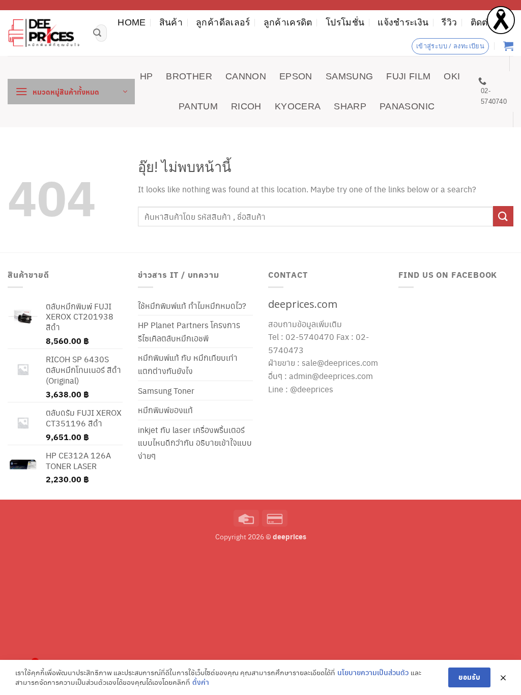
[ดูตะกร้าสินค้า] (508, 46)
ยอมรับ (469, 677)
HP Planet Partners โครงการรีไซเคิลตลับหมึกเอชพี (189, 331)
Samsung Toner (166, 390)
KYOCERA (298, 106)
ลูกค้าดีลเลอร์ (223, 22)
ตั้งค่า (200, 682)
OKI (452, 76)
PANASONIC (407, 106)
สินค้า (171, 22)
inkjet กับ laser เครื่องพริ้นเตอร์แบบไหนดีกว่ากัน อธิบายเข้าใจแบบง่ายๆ (195, 442)
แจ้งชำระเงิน (403, 22)
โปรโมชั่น (345, 22)
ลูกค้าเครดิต (288, 22)
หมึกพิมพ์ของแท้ (165, 410)
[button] (71, 91)
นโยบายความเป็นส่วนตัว (373, 672)
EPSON (295, 76)
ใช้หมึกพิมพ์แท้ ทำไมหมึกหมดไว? (192, 305)
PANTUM (198, 106)
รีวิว (449, 22)
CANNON (245, 76)
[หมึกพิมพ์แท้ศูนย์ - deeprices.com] (44, 33)
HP (146, 76)
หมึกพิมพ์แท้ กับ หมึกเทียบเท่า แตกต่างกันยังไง (188, 364)
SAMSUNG (349, 76)
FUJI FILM (408, 76)
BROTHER (189, 76)
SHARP (350, 106)
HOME (132, 22)
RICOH (246, 106)
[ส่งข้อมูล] (97, 33)
